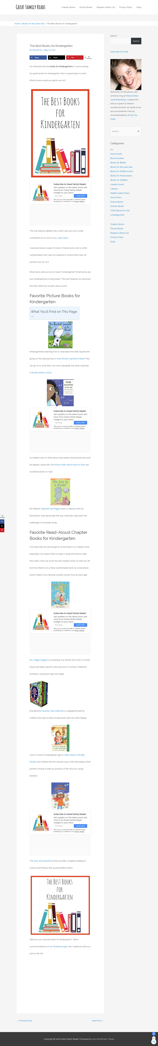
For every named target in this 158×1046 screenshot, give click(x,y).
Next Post (98, 1021)
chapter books (117, 184)
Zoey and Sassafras (43, 861)
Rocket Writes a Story (42, 373)
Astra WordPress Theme (103, 1039)
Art (111, 149)
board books (116, 154)
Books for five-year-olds (121, 167)
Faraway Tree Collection (53, 711)
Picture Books (116, 202)
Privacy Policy (116, 237)
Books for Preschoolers (121, 176)
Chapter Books (117, 224)
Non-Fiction (115, 197)
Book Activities (117, 158)
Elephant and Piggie (50, 509)
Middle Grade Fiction (120, 193)
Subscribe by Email (119, 52)
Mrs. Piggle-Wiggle (38, 660)
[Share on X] (2, 526)
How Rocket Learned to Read (70, 359)
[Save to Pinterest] (2, 530)
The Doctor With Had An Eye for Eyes (67, 465)
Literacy (114, 189)
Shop (112, 241)
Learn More (62, 238)
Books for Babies (118, 162)
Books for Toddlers (119, 180)
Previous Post (24, 1021)
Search (113, 36)
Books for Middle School (121, 171)
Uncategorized (117, 215)
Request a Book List (119, 233)
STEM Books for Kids (120, 210)
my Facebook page (58, 946)
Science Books (117, 206)
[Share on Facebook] (2, 521)
